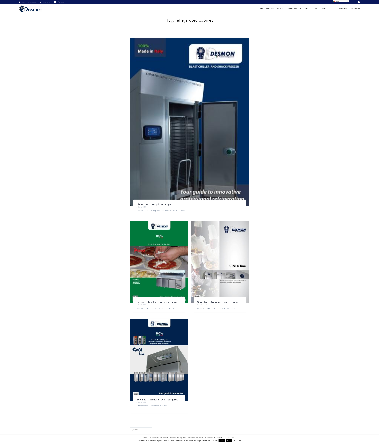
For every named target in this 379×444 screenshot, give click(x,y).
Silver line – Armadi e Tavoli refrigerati (218, 302)
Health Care (355, 9)
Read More (238, 441)
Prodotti (270, 9)
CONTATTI (326, 9)
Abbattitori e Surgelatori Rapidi (154, 204)
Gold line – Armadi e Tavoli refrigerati (157, 399)
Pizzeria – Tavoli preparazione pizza (156, 302)
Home (261, 9)
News (317, 9)
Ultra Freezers (306, 9)
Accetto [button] (222, 441)
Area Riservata (341, 9)
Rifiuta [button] (229, 441)
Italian (337, 1)
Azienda (280, 9)
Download (292, 9)
